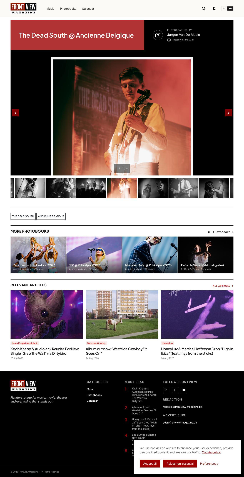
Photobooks (94, 394)
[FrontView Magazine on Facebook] (175, 390)
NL (224, 8)
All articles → (223, 286)
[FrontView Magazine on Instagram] (166, 390)
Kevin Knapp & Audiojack (24, 343)
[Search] (204, 8)
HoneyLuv (168, 343)
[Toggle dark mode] (214, 8)
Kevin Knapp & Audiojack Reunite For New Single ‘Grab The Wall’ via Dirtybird (144, 395)
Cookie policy (211, 452)
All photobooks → (220, 232)
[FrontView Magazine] (23, 385)
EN (230, 8)
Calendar (92, 400)
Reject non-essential (180, 463)
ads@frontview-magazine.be (180, 422)
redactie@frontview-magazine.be (182, 406)
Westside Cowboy (96, 343)
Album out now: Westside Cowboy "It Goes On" (144, 410)
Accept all (150, 463)
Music (90, 389)
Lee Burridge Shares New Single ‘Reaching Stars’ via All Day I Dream (144, 439)
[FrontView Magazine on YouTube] (184, 390)
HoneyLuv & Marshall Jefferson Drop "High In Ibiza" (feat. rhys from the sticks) (144, 424)
